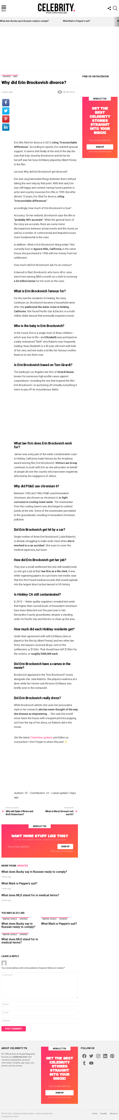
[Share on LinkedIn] (5, 127)
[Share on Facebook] (5, 102)
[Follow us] (109, 8)
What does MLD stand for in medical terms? (30, 895)
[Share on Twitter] (5, 110)
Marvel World (10, 919)
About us (114, 1113)
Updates (22, 865)
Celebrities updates (41, 737)
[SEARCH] (115, 8)
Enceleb (103, 1113)
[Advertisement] (60, 48)
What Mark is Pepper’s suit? (76, 21)
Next (117, 22)
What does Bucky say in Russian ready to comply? (24, 21)
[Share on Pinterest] (5, 119)
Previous (1, 22)
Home (94, 1113)
